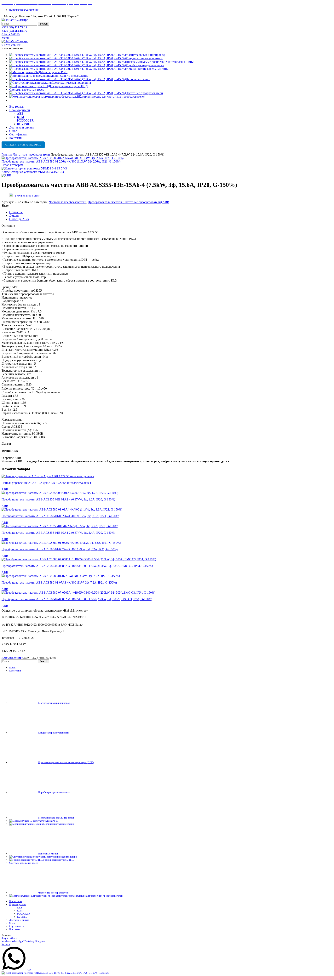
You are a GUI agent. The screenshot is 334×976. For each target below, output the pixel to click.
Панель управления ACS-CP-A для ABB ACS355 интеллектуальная (46, 482)
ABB (20, 113)
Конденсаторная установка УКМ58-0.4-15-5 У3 (33, 172)
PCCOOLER (25, 120)
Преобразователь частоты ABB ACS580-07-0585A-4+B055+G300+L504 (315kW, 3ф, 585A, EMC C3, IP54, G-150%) (77, 566)
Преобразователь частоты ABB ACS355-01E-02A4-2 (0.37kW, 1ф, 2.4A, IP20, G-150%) (58, 532)
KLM (20, 117)
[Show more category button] (12, 100)
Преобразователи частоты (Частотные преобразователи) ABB (128, 202)
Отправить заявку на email (23, 144)
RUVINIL (23, 124)
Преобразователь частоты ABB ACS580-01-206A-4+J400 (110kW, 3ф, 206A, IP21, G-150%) (61, 161)
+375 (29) (14, 27)
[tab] (170, 212)
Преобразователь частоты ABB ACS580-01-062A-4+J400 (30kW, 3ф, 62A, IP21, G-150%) (60, 549)
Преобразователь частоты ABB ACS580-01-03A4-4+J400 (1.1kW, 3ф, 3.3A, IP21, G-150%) (60, 516)
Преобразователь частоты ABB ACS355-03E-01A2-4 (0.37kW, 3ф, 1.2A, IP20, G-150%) (58, 499)
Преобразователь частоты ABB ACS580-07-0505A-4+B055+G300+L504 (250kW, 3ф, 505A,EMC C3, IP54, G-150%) (77, 599)
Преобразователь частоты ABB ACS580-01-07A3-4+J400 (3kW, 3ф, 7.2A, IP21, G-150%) (59, 582)
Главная (7, 154)
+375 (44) (14, 30)
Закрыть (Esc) (9, 938)
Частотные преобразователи (32, 154)
